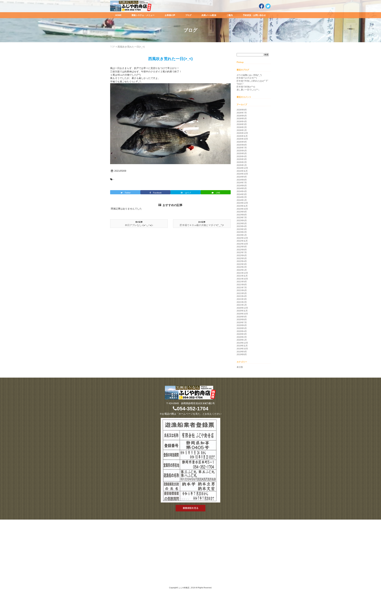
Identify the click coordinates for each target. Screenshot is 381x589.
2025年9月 (242, 142)
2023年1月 (242, 235)
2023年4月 (242, 226)
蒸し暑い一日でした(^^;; (248, 89)
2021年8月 (242, 284)
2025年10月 (242, 139)
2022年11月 (242, 241)
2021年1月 (242, 305)
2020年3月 (242, 334)
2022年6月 (242, 255)
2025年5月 (242, 153)
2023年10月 (242, 209)
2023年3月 (242, 229)
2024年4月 (242, 191)
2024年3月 (242, 194)
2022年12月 (242, 238)
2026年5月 (242, 118)
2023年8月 (242, 214)
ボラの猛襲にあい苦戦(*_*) (249, 75)
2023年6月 (242, 220)
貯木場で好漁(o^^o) (246, 86)
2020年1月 (242, 340)
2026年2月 (242, 127)
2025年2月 (242, 162)
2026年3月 (242, 124)
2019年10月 (242, 348)
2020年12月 (242, 308)
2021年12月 (242, 273)
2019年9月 (242, 351)
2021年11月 (242, 276)
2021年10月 (242, 279)
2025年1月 (242, 165)
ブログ (188, 15)
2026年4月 (242, 121)
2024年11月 (242, 171)
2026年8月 (242, 110)
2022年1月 (242, 270)
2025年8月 (242, 145)
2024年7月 (242, 182)
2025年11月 (242, 136)
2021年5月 (242, 293)
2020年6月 (242, 325)
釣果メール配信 (209, 15)
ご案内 (230, 15)
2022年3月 (242, 264)
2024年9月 (242, 177)
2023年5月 (242, 223)
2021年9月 (242, 281)
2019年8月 (242, 354)
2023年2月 (242, 232)
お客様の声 (170, 15)
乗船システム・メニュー (143, 15)
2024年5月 (242, 188)
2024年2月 (242, 197)
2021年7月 (242, 287)
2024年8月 (242, 180)
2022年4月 (242, 261)
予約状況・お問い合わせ (254, 15)
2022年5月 (242, 258)
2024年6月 (242, 185)
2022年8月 (242, 249)
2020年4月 (242, 331)
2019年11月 (242, 345)
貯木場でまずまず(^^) (247, 78)
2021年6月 (242, 290)
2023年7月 (242, 217)
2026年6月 (242, 115)
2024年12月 (242, 168)
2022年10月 (242, 244)
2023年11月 (242, 206)
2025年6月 (242, 150)
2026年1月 (242, 130)
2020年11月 (242, 311)
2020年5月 (242, 328)
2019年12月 (242, 343)
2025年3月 (242, 159)
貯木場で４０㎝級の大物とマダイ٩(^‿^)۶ (202, 225)
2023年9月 (242, 212)
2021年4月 (242, 296)
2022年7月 (242, 252)
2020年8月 (242, 319)
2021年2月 (242, 302)
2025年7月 (242, 147)
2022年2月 (242, 267)
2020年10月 (242, 313)
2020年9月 (242, 316)
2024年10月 (242, 174)
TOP (112, 46)
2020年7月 (242, 322)
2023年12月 (242, 203)
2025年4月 (242, 156)
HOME (118, 15)
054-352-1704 (192, 408)
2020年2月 (242, 337)
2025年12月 (242, 133)
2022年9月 (242, 246)
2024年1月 (242, 200)
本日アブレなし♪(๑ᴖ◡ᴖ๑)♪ (139, 225)
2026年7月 (242, 112)
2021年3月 (242, 299)
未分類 (240, 367)
